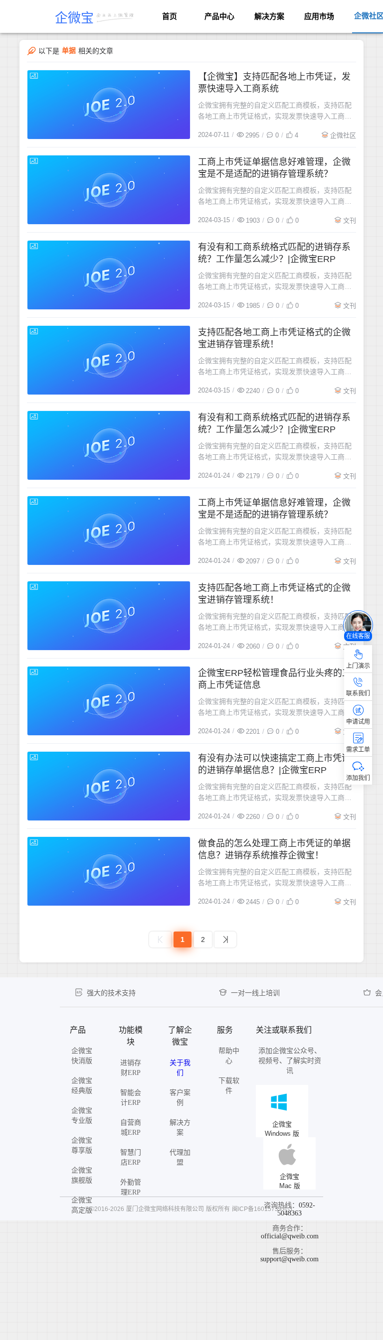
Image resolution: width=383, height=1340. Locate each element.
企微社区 (343, 135)
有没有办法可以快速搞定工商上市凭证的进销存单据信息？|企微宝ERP (274, 764)
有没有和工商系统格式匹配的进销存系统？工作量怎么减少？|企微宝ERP (274, 253)
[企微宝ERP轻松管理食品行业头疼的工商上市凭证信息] (109, 701)
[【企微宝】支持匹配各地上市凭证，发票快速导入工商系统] (109, 104)
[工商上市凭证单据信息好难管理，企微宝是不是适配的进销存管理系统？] (109, 190)
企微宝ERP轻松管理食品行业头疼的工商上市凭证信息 (274, 679)
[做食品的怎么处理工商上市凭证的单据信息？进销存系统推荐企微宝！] (109, 871)
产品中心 (219, 16)
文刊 (349, 220)
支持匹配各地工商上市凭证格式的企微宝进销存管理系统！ (274, 338)
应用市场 (319, 16)
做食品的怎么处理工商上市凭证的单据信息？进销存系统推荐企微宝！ (274, 849)
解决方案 (269, 16)
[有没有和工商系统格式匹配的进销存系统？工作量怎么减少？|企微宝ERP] (109, 275)
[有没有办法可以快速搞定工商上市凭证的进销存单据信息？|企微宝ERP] (109, 786)
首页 (169, 16)
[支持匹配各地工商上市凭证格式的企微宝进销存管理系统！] (109, 360)
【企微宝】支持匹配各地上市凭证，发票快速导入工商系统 (274, 83)
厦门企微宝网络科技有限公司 (165, 1209)
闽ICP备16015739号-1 (262, 1209)
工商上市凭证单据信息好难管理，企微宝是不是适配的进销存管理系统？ (274, 168)
